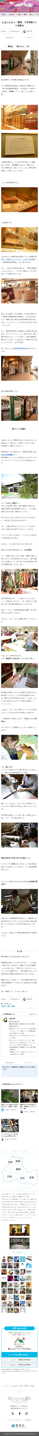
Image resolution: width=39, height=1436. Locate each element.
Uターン (17, 1204)
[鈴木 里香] (10, 1310)
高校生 (19, 1209)
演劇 (29, 1209)
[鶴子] (29, 1291)
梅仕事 (24, 1194)
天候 (4, 1202)
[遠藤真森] (29, 1285)
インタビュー (29, 1217)
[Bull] (22, 1266)
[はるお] (29, 1304)
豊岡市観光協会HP (21, 348)
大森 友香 (29, 31)
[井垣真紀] (4, 1259)
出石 (9, 1006)
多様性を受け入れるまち (10, 1207)
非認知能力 (20, 1196)
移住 (12, 1204)
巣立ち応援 (6, 1204)
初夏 (20, 1194)
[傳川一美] (16, 1304)
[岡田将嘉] (4, 1272)
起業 (17, 1212)
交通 (12, 1217)
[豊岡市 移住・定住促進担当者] (4, 1278)
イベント (14, 1220)
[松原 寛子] (22, 1304)
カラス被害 (30, 1199)
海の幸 (4, 1209)
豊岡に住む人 (25, 1204)
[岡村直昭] (29, 1259)
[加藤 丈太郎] (22, 1285)
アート (25, 1209)
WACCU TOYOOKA (12, 1202)
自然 (23, 1207)
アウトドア (27, 1215)
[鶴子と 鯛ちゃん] (10, 1285)
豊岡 (13, 1006)
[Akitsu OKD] (29, 1266)
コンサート (34, 1194)
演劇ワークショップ (11, 1194)
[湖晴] (16, 1310)
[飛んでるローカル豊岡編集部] (22, 1259)
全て (4, 14)
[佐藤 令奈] (16, 1297)
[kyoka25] (22, 1310)
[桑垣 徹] (29, 1297)
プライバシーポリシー (14, 1420)
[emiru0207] (4, 1310)
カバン (3, 1006)
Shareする (11, 37)
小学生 (27, 1196)
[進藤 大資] (22, 1291)
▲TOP (19, 1391)
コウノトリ (29, 1207)
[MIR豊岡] (29, 1272)
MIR (13, 1212)
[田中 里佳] (22, 1297)
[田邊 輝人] (16, 1278)
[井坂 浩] (10, 1278)
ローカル (32, 1204)
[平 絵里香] (16, 1266)
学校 (14, 1209)
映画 (34, 1209)
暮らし (32, 14)
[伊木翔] (4, 1266)
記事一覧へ (32, 1014)
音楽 (9, 1212)
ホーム (2, 1386)
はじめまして (6, 1220)
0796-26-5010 (20, 1360)
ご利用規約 (27, 1420)
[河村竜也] (16, 1272)
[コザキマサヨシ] (10, 1304)
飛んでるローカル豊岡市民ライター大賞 (14, 1199)
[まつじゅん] (4, 1304)
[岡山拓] (10, 1297)
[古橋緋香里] (16, 1285)
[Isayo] (4, 1291)
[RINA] (4, 1297)
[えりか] (22, 1278)
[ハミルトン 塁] (16, 1291)
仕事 (19, 14)
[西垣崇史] (16, 1259)
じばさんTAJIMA (28, 259)
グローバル (6, 1217)
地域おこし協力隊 (29, 1212)
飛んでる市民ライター (19, 1252)
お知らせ (12, 14)
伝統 (19, 1207)
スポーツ (34, 1215)
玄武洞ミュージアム (13, 259)
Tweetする (29, 37)
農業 (17, 1215)
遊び (21, 1215)
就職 (21, 1212)
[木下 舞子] (29, 1278)
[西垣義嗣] (10, 1259)
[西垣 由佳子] (10, 1291)
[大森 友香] (10, 1272)
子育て (10, 1209)
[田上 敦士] (4, 1285)
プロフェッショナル (8, 1215)
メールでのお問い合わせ (18, 1355)
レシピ (22, 1217)
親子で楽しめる (7, 1196)
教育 (25, 14)
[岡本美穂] (22, 1272)
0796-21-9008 (20, 1365)
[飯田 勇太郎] (10, 1266)
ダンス (4, 1212)
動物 (21, 1202)
